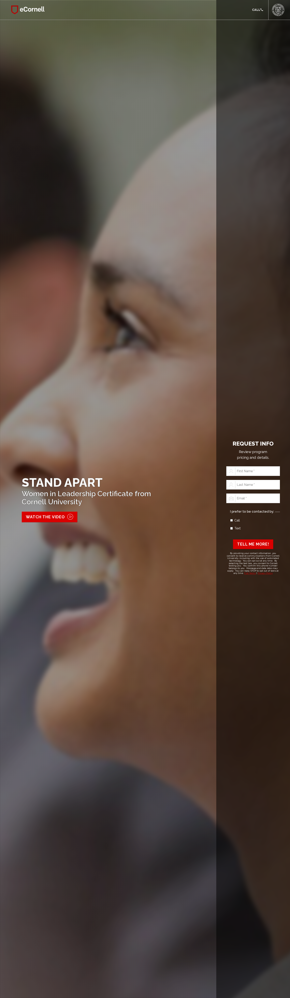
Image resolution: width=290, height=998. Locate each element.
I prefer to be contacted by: (252, 511)
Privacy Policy (265, 573)
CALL (256, 9)
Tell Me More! (253, 544)
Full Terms (250, 573)
